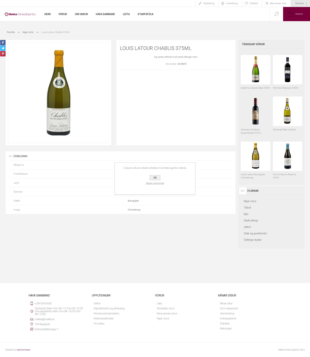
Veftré (97, 303)
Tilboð (247, 207)
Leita (159, 303)
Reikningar (226, 328)
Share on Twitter (3, 48)
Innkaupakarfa (228, 318)
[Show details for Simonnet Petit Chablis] (287, 113)
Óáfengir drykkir (253, 239)
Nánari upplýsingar (155, 183)
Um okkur (99, 323)
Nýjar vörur (250, 201)
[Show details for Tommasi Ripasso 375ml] (287, 70)
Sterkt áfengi (251, 220)
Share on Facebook (3, 42)
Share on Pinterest (3, 53)
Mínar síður (226, 303)
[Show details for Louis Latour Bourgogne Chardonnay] (255, 158)
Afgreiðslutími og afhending (109, 308)
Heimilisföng (227, 313)
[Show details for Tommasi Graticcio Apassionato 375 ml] (255, 113)
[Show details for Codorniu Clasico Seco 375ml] (255, 70)
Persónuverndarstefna (106, 313)
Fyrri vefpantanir (229, 308)
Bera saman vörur (278, 3)
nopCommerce (23, 350)
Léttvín (247, 227)
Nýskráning (208, 3)
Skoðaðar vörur (166, 308)
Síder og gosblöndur (255, 233)
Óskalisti (225, 323)
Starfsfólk (145, 14)
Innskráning (232, 3)
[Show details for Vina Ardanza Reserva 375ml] (287, 158)
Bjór (246, 214)
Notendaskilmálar (104, 318)
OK (155, 177)
